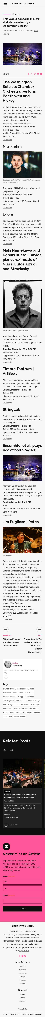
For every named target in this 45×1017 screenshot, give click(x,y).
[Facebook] (28, 74)
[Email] (41, 74)
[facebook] (20, 956)
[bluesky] (25, 956)
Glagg (20, 697)
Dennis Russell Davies (24, 689)
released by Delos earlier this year (17, 123)
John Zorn (19, 701)
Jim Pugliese (8, 701)
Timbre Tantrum (19, 716)
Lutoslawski (8, 708)
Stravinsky (7, 716)
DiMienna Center (10, 693)
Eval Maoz (29, 693)
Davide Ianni (8, 689)
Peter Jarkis (20, 712)
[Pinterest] (35, 74)
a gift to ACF (24, 951)
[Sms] (38, 74)
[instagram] (22, 956)
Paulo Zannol (8, 712)
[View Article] (22, 793)
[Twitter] (32, 74)
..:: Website (7, 140)
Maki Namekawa (21, 708)
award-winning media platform (15, 935)
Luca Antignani (9, 705)
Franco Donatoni (10, 697)
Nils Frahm (33, 708)
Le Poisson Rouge (32, 701)
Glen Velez (29, 697)
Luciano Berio (22, 705)
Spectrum (37, 712)
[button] (5, 3)
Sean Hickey (33, 107)
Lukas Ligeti (35, 705)
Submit (22, 909)
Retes (29, 712)
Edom (21, 693)
